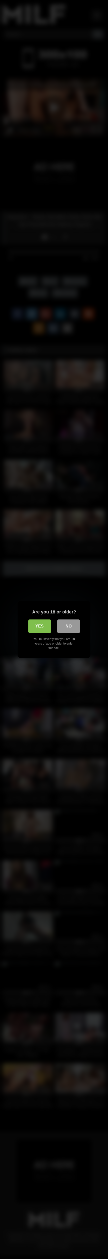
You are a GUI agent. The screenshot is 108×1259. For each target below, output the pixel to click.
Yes (39, 626)
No (69, 626)
